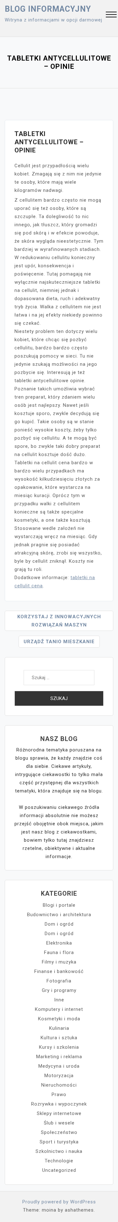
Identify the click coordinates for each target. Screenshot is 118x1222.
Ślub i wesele (59, 1123)
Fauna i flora (59, 952)
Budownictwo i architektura (59, 914)
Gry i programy (59, 990)
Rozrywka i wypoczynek (59, 1104)
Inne (59, 1000)
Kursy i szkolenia (59, 1047)
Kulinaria (59, 1028)
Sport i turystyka (59, 1142)
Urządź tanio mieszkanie (59, 641)
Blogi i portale (59, 905)
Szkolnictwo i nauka (59, 1151)
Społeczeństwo (59, 1132)
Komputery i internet (59, 1009)
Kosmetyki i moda (59, 1019)
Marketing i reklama (59, 1056)
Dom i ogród (59, 924)
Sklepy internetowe (59, 1113)
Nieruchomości (59, 1085)
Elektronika (59, 943)
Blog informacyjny (48, 9)
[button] (111, 15)
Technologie (59, 1161)
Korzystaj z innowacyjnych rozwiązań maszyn (59, 621)
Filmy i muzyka (59, 962)
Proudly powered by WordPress (59, 1202)
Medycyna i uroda (59, 1066)
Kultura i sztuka (59, 1038)
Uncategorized (59, 1170)
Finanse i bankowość (59, 971)
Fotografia (59, 981)
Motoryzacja (59, 1075)
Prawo (59, 1094)
